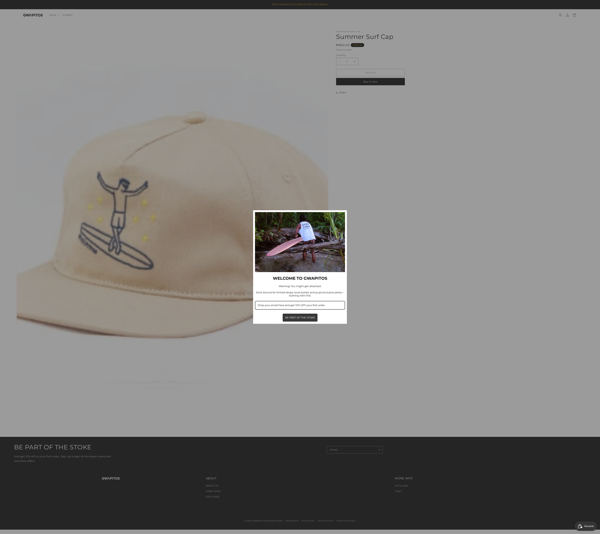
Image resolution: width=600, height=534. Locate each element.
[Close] (343, 214)
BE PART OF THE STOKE (300, 317)
